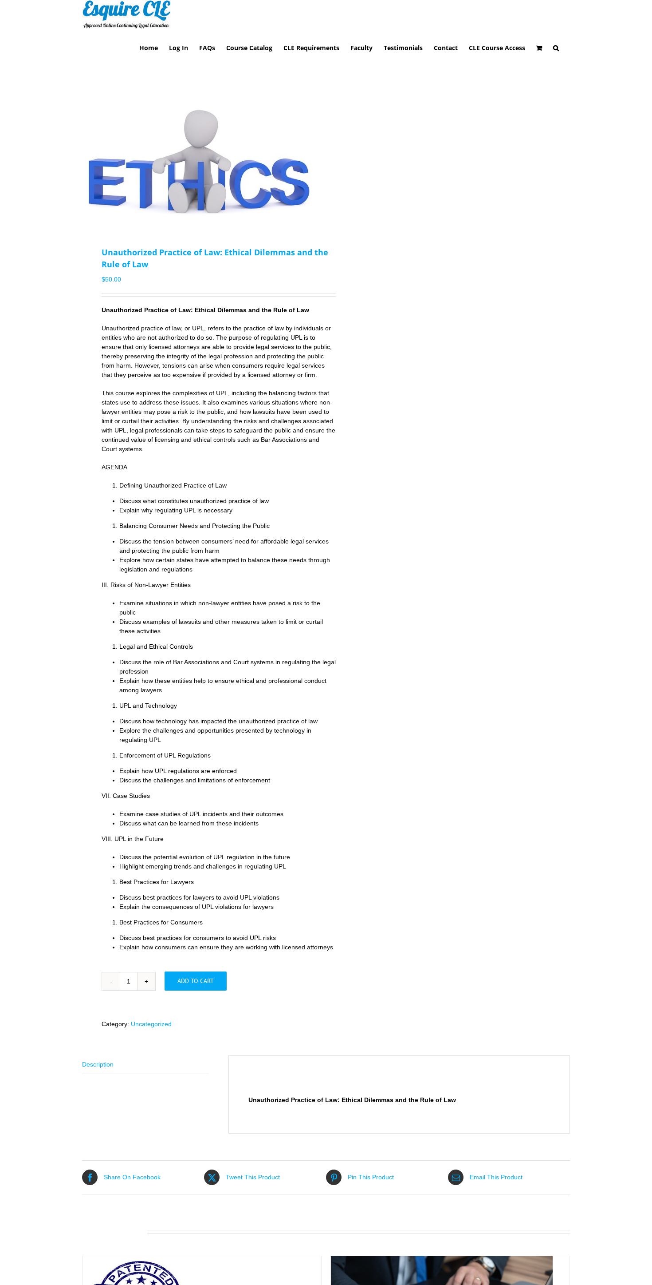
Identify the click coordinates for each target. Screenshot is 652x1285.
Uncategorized (151, 1023)
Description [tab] (98, 1064)
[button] (556, 47)
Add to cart (195, 981)
